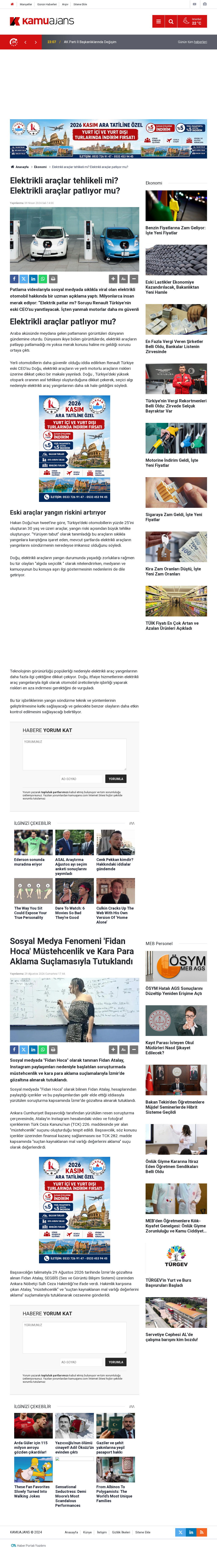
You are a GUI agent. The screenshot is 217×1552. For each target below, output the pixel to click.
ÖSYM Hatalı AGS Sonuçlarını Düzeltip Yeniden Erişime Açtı (107, 42)
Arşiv (65, 4)
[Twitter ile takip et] (180, 1532)
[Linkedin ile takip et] (191, 1532)
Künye (87, 1532)
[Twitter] (23, 279)
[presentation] (25, 42)
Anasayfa (22, 167)
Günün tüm (192, 42)
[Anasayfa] (12, 4)
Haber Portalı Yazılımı (31, 1545)
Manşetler (26, 4)
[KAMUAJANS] (42, 21)
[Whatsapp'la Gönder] (43, 279)
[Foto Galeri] (204, 4)
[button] (113, 279)
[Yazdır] (53, 279)
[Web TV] (194, 4)
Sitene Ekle (80, 4)
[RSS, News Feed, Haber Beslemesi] (201, 1532)
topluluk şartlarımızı (55, 792)
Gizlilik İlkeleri (121, 1532)
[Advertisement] (108, 81)
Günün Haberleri (47, 4)
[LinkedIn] (33, 279)
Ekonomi (40, 167)
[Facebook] (14, 279)
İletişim (102, 1532)
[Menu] (158, 22)
